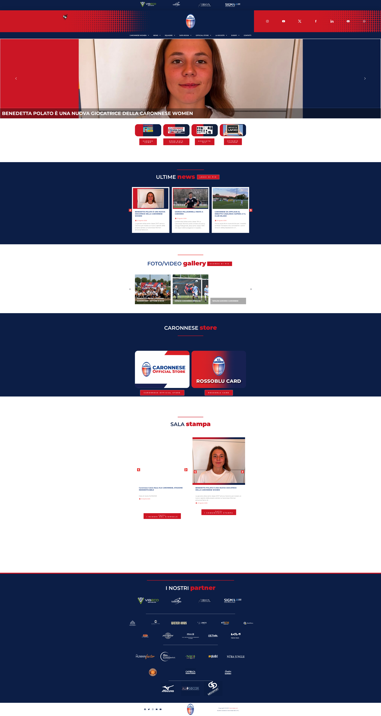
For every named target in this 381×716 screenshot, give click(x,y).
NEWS (155, 35)
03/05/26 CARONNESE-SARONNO (188, 301)
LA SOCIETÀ (220, 35)
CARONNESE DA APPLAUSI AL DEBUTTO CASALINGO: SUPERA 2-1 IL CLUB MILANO (150, 214)
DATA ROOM (184, 35)
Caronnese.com (233, 708)
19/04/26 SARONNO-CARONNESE (225, 301)
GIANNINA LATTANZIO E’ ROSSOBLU (190, 212)
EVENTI (234, 35)
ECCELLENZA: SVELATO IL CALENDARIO (226, 213)
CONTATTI (247, 35)
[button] (16, 78)
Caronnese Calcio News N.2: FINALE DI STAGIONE (159, 488)
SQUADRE (169, 35)
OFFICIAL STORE (202, 35)
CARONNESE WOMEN (138, 35)
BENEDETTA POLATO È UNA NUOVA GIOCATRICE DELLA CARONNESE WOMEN (97, 113)
